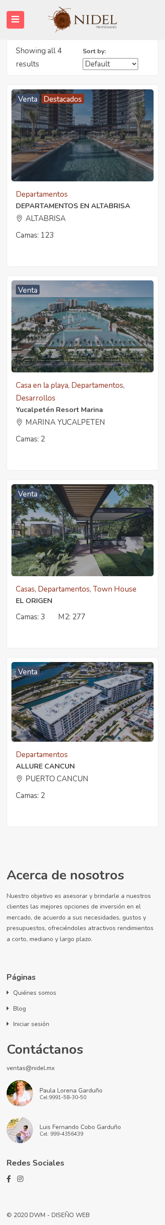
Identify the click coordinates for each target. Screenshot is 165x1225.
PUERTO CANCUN (57, 779)
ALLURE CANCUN (45, 766)
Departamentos (42, 194)
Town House (114, 589)
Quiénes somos (34, 993)
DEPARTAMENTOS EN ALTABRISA (73, 206)
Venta (27, 98)
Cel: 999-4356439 (61, 1134)
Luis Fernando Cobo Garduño (80, 1127)
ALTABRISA (46, 218)
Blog (19, 1008)
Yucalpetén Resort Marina (59, 410)
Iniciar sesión (31, 1024)
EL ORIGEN (34, 601)
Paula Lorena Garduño (71, 1090)
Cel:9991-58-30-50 (63, 1097)
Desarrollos (35, 398)
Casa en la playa (42, 385)
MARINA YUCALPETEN (65, 422)
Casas (25, 589)
